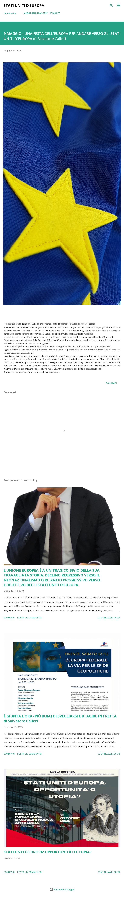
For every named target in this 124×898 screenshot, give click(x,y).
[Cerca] (111, 5)
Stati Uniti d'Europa (24, 5)
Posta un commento (29, 617)
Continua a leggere (108, 617)
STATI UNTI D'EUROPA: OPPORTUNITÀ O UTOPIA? (47, 851)
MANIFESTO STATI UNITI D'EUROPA (42, 13)
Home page (10, 13)
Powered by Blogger (64, 889)
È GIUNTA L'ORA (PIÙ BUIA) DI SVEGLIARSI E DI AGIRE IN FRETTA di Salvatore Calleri (60, 718)
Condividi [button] (111, 383)
